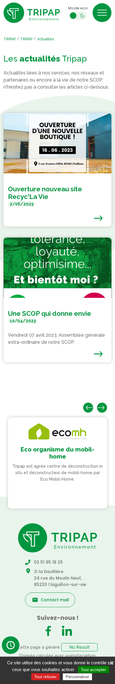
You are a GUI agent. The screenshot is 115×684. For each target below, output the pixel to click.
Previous (88, 408)
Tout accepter (93, 669)
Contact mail (55, 600)
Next (102, 408)
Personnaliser (77, 677)
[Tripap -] (32, 12)
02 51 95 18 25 (48, 562)
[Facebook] (48, 631)
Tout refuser (45, 676)
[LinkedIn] (67, 631)
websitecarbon (80, 655)
